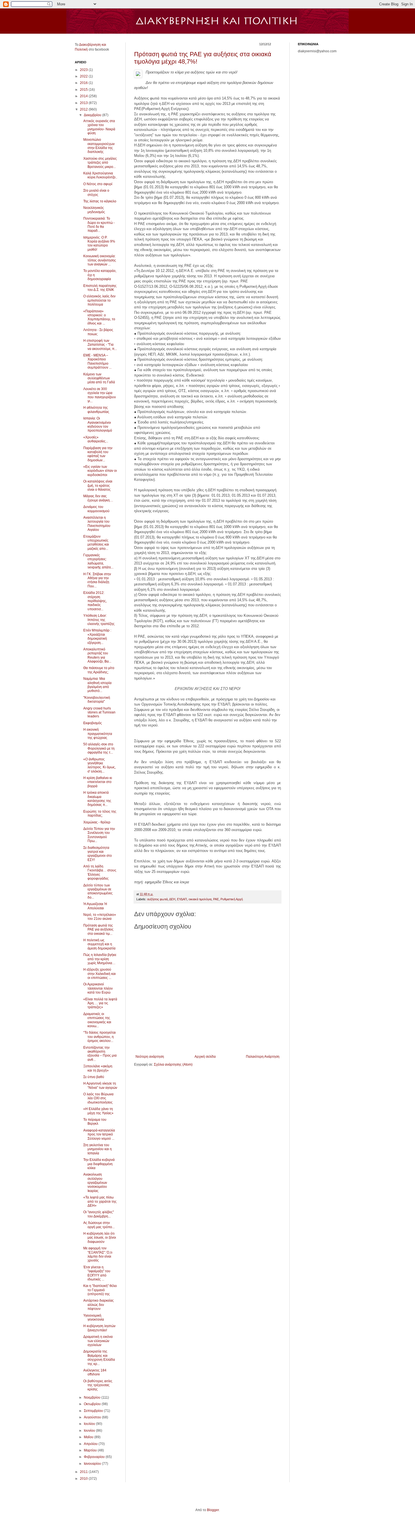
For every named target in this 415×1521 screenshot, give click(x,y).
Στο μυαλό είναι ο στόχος (96, 192)
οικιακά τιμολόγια (200, 899)
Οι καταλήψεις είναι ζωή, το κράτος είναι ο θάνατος (97, 485)
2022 (84, 76)
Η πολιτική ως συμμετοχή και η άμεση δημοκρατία (99, 944)
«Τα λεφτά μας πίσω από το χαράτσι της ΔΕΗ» (100, 1201)
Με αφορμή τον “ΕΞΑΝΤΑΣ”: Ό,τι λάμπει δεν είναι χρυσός (97, 1254)
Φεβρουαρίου (95, 1457)
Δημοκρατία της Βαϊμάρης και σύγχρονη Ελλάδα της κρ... (99, 1357)
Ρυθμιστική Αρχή (231, 899)
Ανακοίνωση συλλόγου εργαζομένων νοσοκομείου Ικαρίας (95, 1182)
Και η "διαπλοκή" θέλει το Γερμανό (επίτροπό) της (100, 1290)
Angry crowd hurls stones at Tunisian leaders (99, 712)
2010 (84, 1479)
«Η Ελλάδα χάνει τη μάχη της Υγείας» (98, 1111)
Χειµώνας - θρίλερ (96, 822)
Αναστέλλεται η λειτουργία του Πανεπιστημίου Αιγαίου (96, 524)
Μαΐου (89, 1437)
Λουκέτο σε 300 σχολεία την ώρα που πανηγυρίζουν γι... (99, 395)
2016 (84, 83)
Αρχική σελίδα (205, 1057)
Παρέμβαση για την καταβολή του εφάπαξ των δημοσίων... (97, 454)
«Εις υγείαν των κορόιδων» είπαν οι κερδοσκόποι (100, 471)
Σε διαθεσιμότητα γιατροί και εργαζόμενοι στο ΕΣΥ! (97, 854)
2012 (84, 109)
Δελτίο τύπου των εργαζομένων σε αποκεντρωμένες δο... (98, 891)
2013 (84, 103)
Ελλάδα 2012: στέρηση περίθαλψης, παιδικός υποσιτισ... (95, 601)
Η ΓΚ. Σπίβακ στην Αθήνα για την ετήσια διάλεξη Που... (97, 580)
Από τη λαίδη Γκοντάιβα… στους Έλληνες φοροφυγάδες (99, 872)
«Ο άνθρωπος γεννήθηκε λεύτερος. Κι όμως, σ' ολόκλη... (99, 765)
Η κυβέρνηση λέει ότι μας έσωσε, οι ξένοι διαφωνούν (99, 1238)
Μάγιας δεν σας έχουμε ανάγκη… (98, 498)
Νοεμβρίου (92, 1397)
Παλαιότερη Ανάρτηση (262, 1057)
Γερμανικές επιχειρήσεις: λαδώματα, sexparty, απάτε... (98, 561)
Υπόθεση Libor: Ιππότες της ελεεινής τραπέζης (99, 620)
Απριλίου (91, 1444)
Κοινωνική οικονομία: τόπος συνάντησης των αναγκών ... (99, 260)
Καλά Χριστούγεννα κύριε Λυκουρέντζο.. (100, 175)
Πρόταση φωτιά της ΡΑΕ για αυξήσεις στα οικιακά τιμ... (98, 929)
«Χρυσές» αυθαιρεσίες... (95, 439)
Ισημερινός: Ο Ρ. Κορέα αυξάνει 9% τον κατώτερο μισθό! (99, 243)
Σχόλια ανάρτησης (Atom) (173, 1064)
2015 (84, 90)
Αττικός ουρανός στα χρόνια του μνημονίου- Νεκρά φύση (99, 127)
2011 (84, 1472)
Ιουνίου (90, 1431)
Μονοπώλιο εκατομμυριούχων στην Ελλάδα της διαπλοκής (99, 146)
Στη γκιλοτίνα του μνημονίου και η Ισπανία (97, 1149)
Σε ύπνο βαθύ (93, 1077)
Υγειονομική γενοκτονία (93, 1317)
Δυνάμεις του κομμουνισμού (96, 509)
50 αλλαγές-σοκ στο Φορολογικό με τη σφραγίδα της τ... (99, 748)
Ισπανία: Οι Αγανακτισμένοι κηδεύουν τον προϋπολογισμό (97, 424)
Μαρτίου (91, 1450)
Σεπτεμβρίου (94, 1411)
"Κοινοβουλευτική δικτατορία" (96, 700)
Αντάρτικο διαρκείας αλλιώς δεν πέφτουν (98, 1305)
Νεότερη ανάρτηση (150, 1057)
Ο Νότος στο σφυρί (97, 184)
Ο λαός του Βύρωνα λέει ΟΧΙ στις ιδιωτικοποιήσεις (98, 1098)
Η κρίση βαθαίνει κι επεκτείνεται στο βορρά (97, 782)
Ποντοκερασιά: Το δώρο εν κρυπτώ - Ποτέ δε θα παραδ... (99, 225)
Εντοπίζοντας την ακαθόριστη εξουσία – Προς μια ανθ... (100, 1054)
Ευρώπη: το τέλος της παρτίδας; (99, 813)
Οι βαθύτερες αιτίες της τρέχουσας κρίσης (97, 1385)
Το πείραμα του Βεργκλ (94, 1122)
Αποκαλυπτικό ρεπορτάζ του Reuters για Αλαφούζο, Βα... (97, 655)
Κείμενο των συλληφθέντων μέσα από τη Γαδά (99, 378)
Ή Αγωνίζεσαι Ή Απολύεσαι (95, 906)
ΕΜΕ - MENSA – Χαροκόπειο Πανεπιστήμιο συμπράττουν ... (97, 361)
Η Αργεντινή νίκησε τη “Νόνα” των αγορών (100, 1085)
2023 (84, 70)
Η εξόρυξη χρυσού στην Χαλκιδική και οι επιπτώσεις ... (99, 974)
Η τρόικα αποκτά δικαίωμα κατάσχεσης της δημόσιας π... (97, 799)
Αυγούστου (93, 1417)
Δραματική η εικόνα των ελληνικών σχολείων (98, 1341)
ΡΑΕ (216, 899)
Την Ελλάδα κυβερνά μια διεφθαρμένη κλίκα (99, 1164)
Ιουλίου (90, 1424)
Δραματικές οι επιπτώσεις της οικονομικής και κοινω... (97, 1020)
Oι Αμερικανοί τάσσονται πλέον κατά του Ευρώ (98, 988)
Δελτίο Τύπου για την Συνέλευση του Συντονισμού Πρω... (99, 835)
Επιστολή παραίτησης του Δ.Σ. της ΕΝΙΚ (100, 288)
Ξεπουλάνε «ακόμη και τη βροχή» (97, 1068)
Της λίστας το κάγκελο (99, 201)
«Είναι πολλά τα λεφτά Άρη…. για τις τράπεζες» (100, 1003)
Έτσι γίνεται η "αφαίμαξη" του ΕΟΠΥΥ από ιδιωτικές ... (96, 1273)
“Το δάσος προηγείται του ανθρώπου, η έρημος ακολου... (99, 1037)
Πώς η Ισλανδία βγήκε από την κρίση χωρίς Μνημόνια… (99, 959)
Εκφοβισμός (92, 723)
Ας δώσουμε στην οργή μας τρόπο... (99, 1225)
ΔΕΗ (172, 899)
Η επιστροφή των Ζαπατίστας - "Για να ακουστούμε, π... (100, 345)
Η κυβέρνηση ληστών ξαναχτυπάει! (99, 1328)
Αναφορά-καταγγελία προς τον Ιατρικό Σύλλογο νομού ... (99, 1134)
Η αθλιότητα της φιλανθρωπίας (96, 410)
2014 (84, 96)
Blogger (213, 1510)
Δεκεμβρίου (93, 115)
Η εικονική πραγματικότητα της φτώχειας (97, 734)
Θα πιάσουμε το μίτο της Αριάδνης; (98, 670)
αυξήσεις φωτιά (157, 899)
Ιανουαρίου (93, 1464)
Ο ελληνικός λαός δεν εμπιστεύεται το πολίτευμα (99, 300)
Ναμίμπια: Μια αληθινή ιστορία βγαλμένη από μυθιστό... (97, 685)
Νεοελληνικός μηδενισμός (94, 210)
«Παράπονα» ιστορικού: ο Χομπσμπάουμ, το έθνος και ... (99, 317)
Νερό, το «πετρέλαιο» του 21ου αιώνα (99, 917)
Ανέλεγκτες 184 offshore (94, 1372)
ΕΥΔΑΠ (182, 899)
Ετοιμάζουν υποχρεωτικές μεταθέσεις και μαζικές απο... (96, 543)
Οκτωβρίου (93, 1404)
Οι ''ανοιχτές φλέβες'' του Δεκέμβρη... (98, 1214)
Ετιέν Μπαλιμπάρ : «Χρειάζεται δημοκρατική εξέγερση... (97, 636)
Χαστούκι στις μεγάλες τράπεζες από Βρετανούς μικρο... (100, 163)
